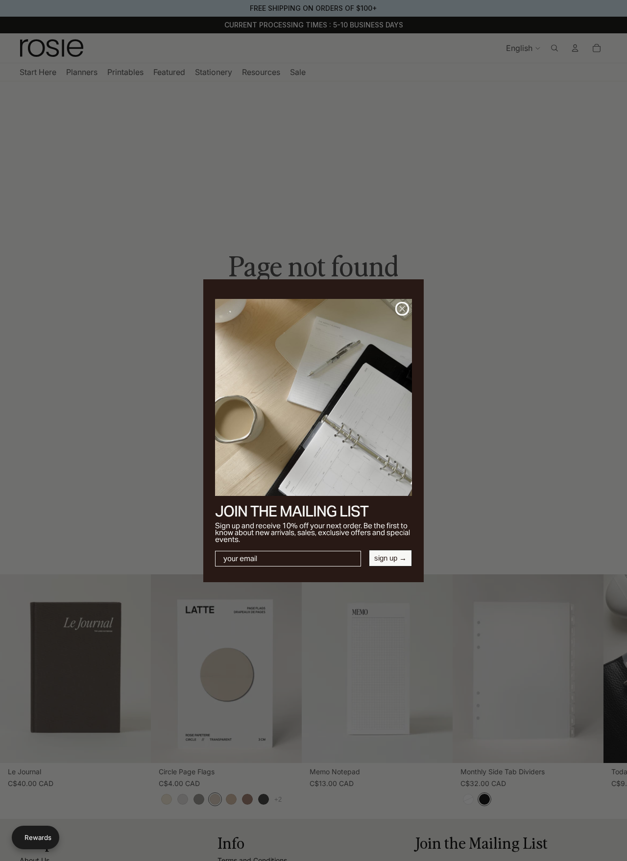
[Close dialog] (402, 309)
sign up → (390, 558)
